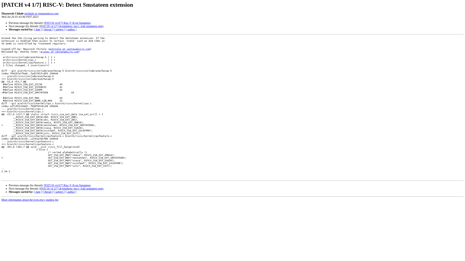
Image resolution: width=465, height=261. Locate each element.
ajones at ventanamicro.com (59, 51)
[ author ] (71, 29)
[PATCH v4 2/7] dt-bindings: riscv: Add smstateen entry (71, 26)
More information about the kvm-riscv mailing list (29, 199)
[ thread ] (48, 29)
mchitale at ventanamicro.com (41, 13)
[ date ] (38, 29)
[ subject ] (59, 29)
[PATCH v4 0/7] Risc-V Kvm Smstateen (67, 22)
